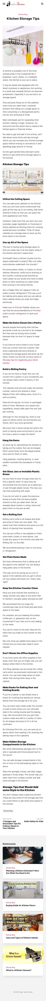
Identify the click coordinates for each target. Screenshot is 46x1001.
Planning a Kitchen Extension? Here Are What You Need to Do (22, 872)
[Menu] (4, 4)
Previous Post (12, 823)
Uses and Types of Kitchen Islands (22, 938)
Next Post (33, 820)
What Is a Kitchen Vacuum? (18, 970)
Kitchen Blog (23, 14)
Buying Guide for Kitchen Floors (21, 905)
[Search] (42, 3)
